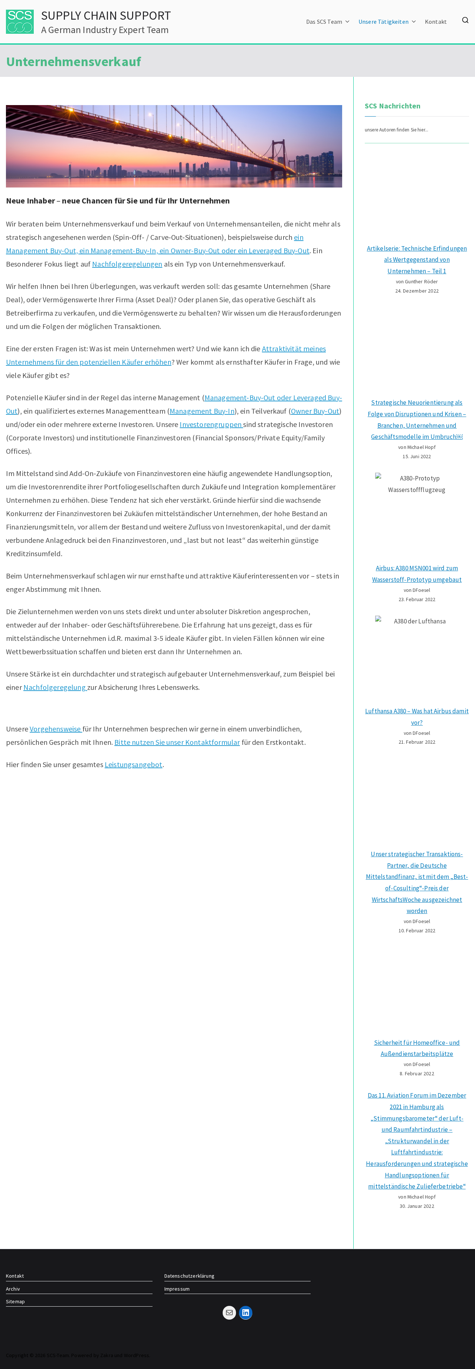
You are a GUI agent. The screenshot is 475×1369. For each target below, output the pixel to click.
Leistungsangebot (134, 764)
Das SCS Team (324, 21)
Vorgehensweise (56, 728)
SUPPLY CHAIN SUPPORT (106, 15)
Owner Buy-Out (315, 410)
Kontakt (436, 21)
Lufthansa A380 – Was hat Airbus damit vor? (417, 717)
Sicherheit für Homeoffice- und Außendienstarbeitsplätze (417, 1048)
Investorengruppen (211, 424)
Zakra (106, 1355)
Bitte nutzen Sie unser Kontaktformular (177, 742)
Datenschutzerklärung (189, 1275)
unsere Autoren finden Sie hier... (396, 130)
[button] (346, 21)
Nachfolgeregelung (55, 687)
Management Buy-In (202, 410)
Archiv (13, 1288)
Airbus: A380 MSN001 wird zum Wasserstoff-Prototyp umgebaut (417, 574)
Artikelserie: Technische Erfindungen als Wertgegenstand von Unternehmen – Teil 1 (417, 259)
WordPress (136, 1355)
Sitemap (15, 1301)
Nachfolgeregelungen (127, 263)
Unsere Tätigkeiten (383, 21)
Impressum (177, 1288)
